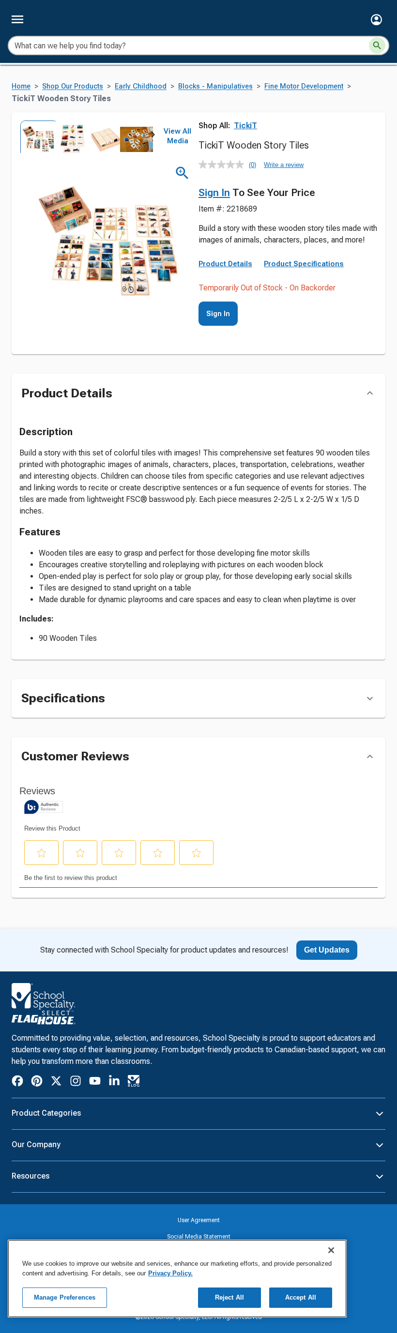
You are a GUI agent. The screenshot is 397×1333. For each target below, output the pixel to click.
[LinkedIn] (114, 1082)
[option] (36, 136)
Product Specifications (304, 263)
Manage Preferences (64, 1297)
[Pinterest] (37, 1082)
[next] (153, 136)
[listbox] (86, 136)
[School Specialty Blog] (133, 1082)
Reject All (229, 1297)
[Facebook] (17, 1082)
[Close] (331, 1250)
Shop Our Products (72, 86)
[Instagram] (75, 1082)
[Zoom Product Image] (182, 173)
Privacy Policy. (170, 1273)
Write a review (284, 164)
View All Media (177, 136)
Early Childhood (141, 86)
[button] (376, 19)
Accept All (300, 1297)
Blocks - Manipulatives (215, 86)
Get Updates (327, 950)
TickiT (245, 125)
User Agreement (199, 1220)
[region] (177, 1279)
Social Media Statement (198, 1236)
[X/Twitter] (56, 1082)
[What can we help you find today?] (377, 45)
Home (21, 86)
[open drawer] (17, 19)
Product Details (225, 263)
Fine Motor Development (303, 86)
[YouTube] (95, 1082)
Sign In (214, 192)
